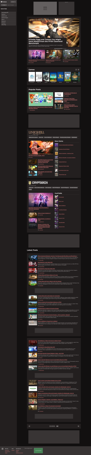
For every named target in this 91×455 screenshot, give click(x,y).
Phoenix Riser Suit (62, 175)
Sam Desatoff (67, 103)
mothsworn (40, 175)
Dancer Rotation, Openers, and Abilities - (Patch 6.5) (50, 400)
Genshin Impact (5, 17)
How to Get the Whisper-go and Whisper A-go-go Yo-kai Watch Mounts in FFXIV (57, 367)
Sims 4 (3, 19)
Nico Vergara (41, 326)
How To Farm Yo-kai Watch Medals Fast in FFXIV (49, 381)
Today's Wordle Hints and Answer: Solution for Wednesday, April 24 (54, 388)
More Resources (18, 448)
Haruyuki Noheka (41, 267)
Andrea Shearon (67, 110)
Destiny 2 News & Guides (32, 186)
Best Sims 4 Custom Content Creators (45, 43)
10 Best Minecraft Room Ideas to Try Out (48, 276)
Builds (30, 190)
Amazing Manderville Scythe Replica (66, 146)
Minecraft (4, 21)
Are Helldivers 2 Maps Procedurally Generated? (49, 407)
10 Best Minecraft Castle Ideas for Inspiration (49, 297)
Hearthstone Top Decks (19, 452)
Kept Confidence (62, 206)
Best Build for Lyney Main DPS (45, 263)
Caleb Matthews (41, 165)
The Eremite (61, 198)
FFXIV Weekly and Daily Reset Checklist (45, 173)
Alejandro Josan (41, 222)
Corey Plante (32, 62)
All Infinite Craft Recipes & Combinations (70, 94)
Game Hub (41, 138)
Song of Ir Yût (61, 227)
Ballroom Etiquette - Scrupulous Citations (67, 158)
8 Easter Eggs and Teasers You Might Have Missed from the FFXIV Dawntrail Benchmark (70, 61)
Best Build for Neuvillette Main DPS (46, 348)
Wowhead (17, 450)
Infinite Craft (4, 16)
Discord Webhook (48, 138)
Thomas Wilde (41, 261)
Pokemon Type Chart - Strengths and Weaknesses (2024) (70, 101)
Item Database (48, 188)
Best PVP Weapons (65, 188)
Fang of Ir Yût (61, 219)
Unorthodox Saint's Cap (63, 171)
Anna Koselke (41, 280)
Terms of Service (7, 451)
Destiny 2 (3, 14)
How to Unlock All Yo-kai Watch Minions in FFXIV (49, 303)
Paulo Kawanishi (41, 170)
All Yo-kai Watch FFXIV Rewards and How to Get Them (45, 168)
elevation (31, 158)
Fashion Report (56, 138)
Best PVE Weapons (56, 188)
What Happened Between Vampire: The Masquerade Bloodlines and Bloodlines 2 (57, 257)
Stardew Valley (53, 83)
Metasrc (17, 451)
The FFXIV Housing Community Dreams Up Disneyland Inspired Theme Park (45, 162)
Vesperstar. (40, 320)
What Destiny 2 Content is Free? (44, 220)
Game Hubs (4, 8)
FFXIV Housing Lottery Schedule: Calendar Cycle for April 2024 (71, 107)
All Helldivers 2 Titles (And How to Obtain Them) (49, 341)
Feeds (12, 448)
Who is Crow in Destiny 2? (44, 214)
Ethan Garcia (49, 62)
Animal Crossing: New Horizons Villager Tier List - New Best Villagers (41, 109)
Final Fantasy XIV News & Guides (33, 136)
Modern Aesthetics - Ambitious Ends (66, 154)
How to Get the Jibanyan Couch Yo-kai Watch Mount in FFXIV (52, 360)
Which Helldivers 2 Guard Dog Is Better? (47, 322)
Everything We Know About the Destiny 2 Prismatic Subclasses (37, 60)
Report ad (66, 2)
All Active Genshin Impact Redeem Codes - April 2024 (51, 354)
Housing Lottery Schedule (65, 138)
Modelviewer (74, 138)
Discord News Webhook (39, 188)
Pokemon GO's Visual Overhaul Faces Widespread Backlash (53, 60)
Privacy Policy (7, 450)
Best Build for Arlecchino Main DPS (46, 269)
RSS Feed (13, 450)
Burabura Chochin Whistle (64, 150)
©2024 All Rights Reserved (28, 448)
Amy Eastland (41, 412)
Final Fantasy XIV (5, 12)
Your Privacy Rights (38, 450)
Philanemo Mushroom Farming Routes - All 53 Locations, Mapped (54, 316)
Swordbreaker (62, 223)
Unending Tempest (63, 210)
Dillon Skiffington (32, 111)
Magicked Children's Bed (64, 167)
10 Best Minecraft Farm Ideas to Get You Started (49, 282)
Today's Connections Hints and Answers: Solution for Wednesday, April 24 (56, 394)
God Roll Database (73, 188)
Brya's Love (61, 202)
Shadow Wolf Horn (63, 162)
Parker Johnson (41, 392)
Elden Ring (4, 24)
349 (57, 427)
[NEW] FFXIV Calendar (33, 138)
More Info (6, 448)
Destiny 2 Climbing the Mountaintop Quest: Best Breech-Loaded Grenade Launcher (44, 227)
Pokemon (4, 23)
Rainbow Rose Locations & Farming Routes (48, 309)
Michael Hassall (66, 63)
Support (6, 452)
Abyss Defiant (61, 215)
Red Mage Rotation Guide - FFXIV (37, 156)
